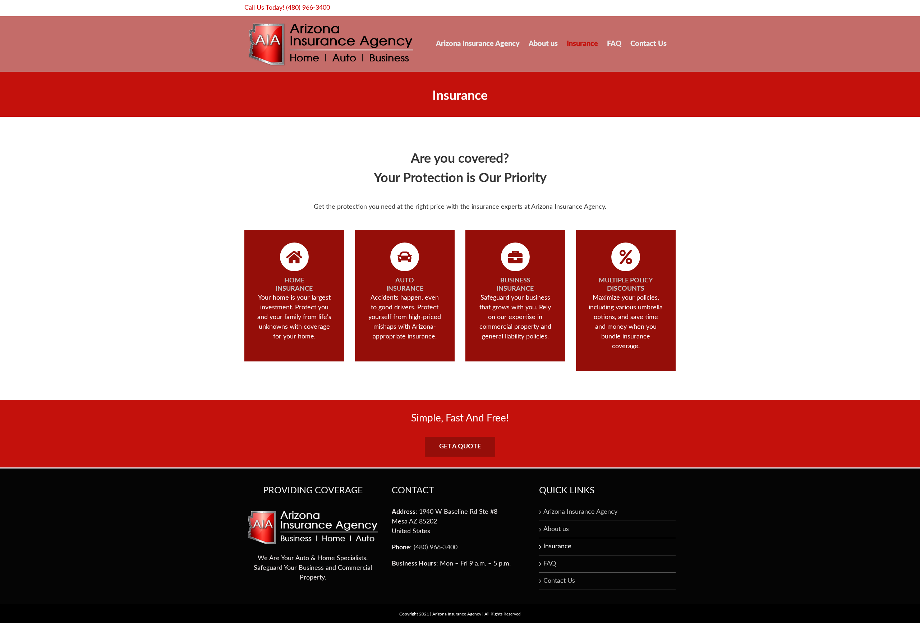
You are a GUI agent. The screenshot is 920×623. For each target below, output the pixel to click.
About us (556, 529)
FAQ (549, 563)
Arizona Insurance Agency (580, 512)
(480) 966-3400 (308, 8)
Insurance (557, 546)
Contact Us (559, 581)
